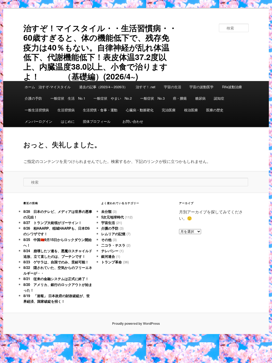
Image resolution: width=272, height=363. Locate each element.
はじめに (68, 121)
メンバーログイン (38, 121)
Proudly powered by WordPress (136, 323)
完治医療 (169, 109)
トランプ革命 (111, 261)
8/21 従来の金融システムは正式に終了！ (56, 278)
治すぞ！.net (145, 86)
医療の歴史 (214, 109)
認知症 (219, 98)
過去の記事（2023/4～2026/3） (103, 86)
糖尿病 (200, 98)
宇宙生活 (108, 222)
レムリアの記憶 (113, 233)
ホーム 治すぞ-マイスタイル (48, 86)
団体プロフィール (98, 121)
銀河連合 (108, 256)
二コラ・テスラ (113, 245)
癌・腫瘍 (180, 98)
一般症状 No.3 (152, 98)
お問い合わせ (132, 121)
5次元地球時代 (112, 217)
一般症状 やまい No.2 (113, 98)
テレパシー (109, 250)
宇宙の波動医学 (201, 86)
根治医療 (191, 109)
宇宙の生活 (172, 86)
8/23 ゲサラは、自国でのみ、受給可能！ (56, 261)
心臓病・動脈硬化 (140, 109)
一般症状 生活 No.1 (67, 98)
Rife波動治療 (232, 86)
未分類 (106, 211)
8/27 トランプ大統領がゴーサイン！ (52, 222)
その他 (106, 239)
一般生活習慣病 (37, 109)
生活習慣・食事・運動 (100, 109)
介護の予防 (33, 98)
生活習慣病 (66, 109)
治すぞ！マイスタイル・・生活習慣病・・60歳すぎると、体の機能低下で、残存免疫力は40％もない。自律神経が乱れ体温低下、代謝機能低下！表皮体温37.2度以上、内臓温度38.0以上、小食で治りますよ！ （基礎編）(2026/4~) (100, 52)
